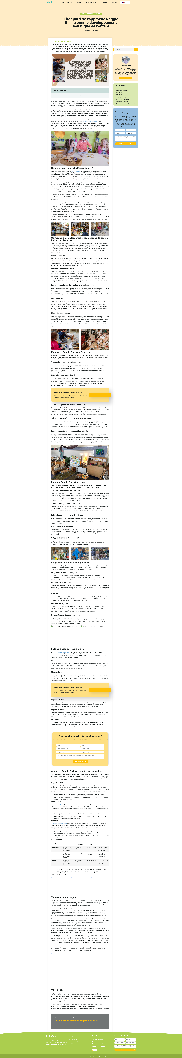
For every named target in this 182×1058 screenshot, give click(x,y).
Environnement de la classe (123, 88)
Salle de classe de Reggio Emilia (61, 652)
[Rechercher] (136, 49)
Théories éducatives (91, 14)
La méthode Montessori (57, 804)
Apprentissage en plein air (122, 101)
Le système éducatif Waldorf (59, 823)
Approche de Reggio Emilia (90, 121)
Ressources (114, 2)
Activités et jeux (120, 92)
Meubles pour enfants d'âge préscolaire (126, 104)
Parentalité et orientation (122, 90)
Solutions (79, 2)
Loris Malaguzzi (76, 171)
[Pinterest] (93, 1050)
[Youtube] (95, 1050)
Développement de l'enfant (123, 99)
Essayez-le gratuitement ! (99, 395)
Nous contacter (126, 78)
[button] (107, 90)
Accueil (62, 2)
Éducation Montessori (121, 94)
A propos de (104, 2)
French (126, 2)
